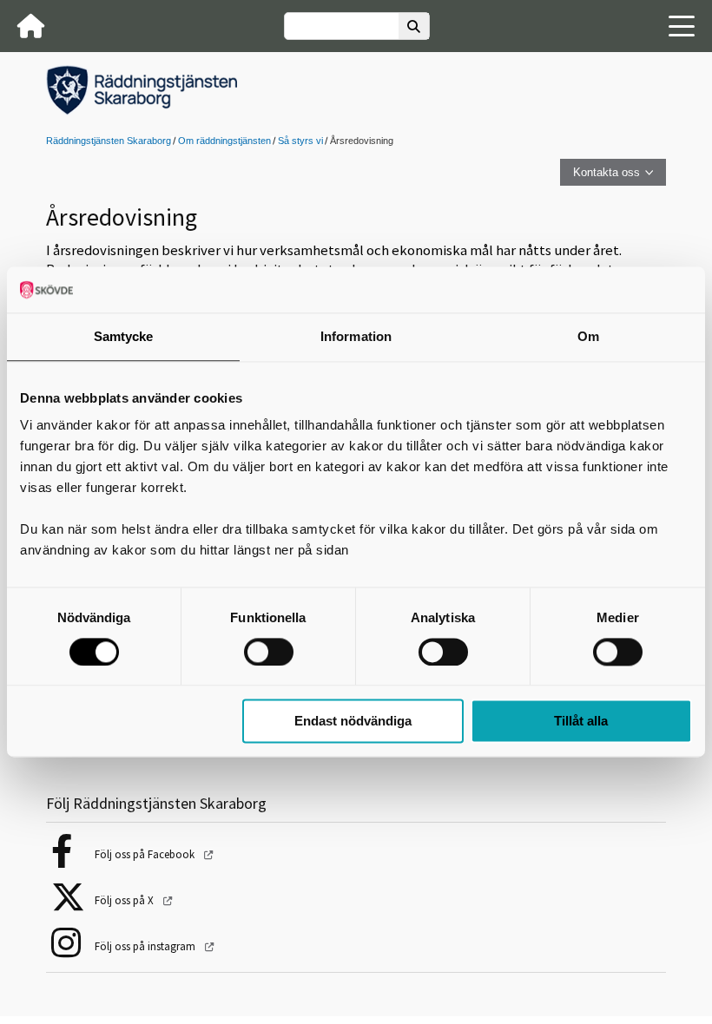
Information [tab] (356, 336)
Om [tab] (588, 336)
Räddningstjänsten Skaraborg (108, 140)
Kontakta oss (606, 172)
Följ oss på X (125, 900)
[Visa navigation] (682, 26)
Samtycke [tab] (124, 336)
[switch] (268, 652)
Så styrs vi (300, 140)
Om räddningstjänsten (224, 140)
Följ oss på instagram (146, 946)
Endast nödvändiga (353, 721)
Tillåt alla (581, 721)
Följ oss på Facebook (146, 854)
